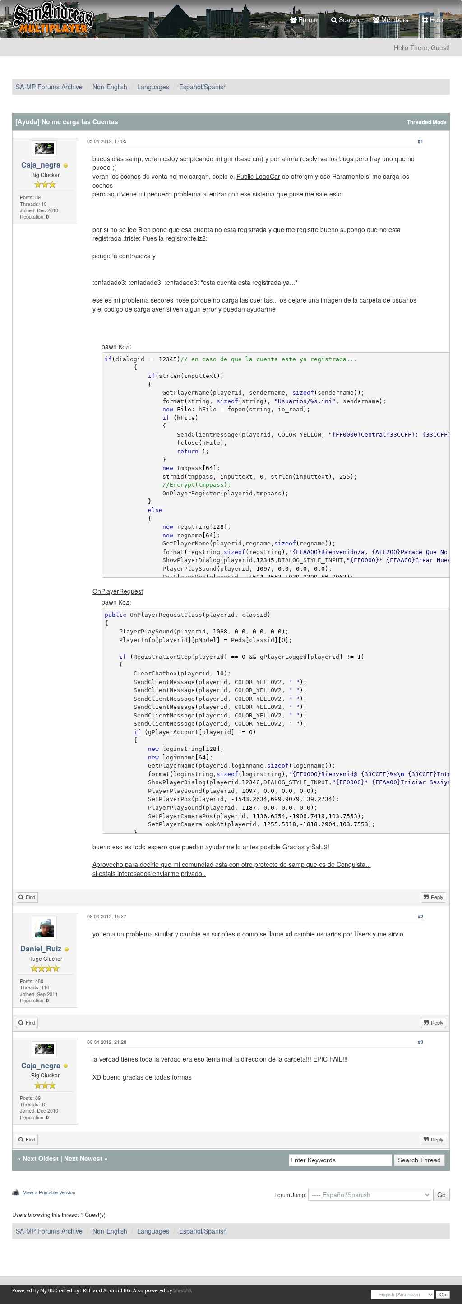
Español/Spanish (203, 86)
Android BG (116, 1291)
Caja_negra (40, 164)
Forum (307, 19)
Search (348, 19)
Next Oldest (41, 1158)
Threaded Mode (427, 122)
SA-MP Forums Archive (49, 86)
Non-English (109, 86)
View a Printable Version (49, 1192)
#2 (420, 916)
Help (435, 19)
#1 (420, 141)
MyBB (46, 1291)
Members (393, 19)
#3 (420, 1042)
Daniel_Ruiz (40, 948)
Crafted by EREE (73, 1291)
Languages (153, 86)
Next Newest (83, 1158)
